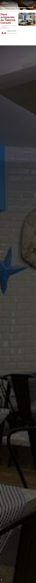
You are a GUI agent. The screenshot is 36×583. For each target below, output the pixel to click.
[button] (35, 2)
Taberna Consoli (10, 25)
